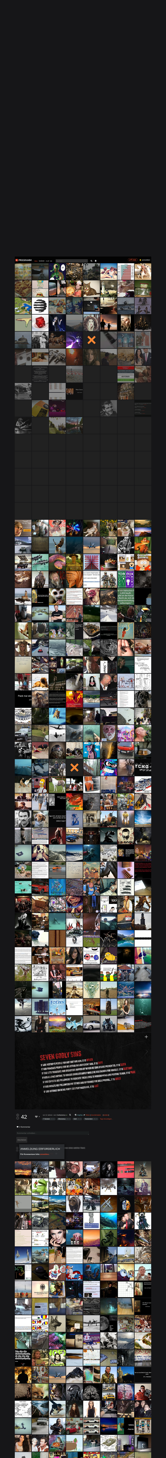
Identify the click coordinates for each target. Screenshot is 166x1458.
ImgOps (80, 858)
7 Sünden (46, 862)
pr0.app (132, 3)
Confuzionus (61, 858)
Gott (75, 862)
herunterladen (96, 858)
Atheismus (61, 862)
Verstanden (152, 1453)
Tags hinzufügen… (106, 862)
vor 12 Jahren (48, 858)
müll (47, 4)
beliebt (41, 4)
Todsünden (89, 862)
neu (35, 4)
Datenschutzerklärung (76, 1455)
